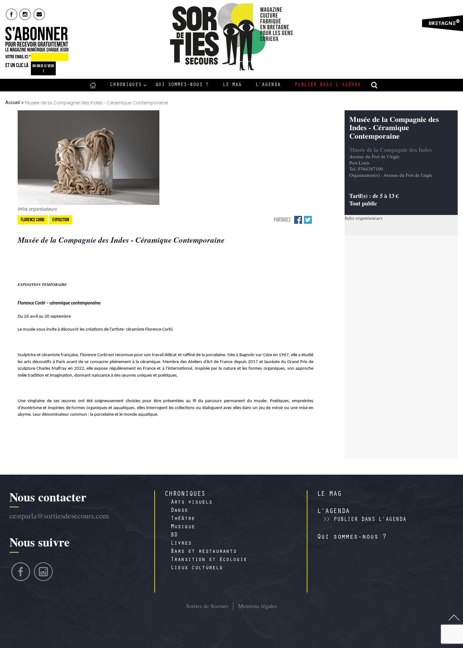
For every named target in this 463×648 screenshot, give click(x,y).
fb (11, 14)
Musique (183, 527)
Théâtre (183, 519)
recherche (374, 85)
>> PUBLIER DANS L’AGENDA (364, 520)
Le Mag (232, 85)
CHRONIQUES (184, 494)
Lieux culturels (197, 568)
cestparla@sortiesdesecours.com (59, 516)
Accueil (93, 85)
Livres (181, 544)
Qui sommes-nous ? (182, 85)
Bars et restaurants (204, 552)
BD (174, 535)
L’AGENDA (333, 511)
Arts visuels (191, 503)
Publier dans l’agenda (327, 85)
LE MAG (329, 494)
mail (39, 14)
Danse (179, 511)
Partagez (282, 220)
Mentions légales (257, 606)
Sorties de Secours (207, 606)
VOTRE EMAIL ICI (18, 56)
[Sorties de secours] (231, 37)
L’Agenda (268, 85)
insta (25, 14)
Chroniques (125, 85)
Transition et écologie (209, 560)
